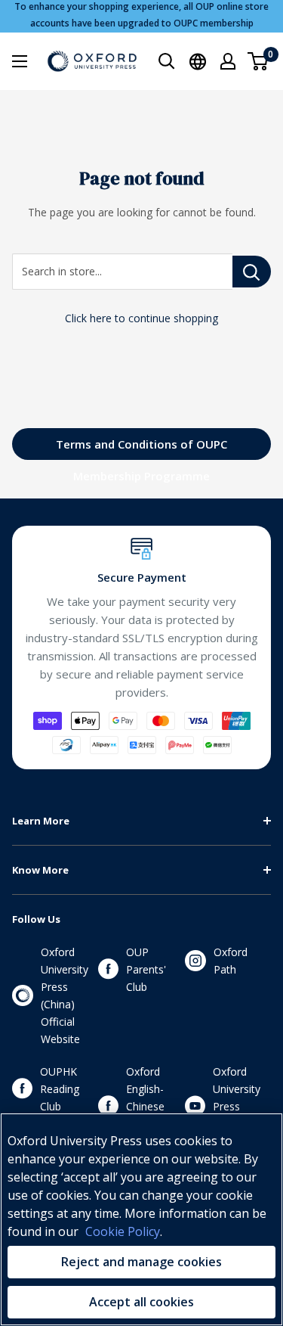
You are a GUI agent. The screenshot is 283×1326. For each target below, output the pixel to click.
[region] (141, 1219)
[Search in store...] (251, 271)
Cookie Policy (122, 1231)
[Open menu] (19, 61)
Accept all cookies (141, 1301)
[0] (258, 61)
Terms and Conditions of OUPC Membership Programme (141, 448)
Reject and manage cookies (141, 1261)
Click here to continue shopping (141, 318)
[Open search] (166, 61)
